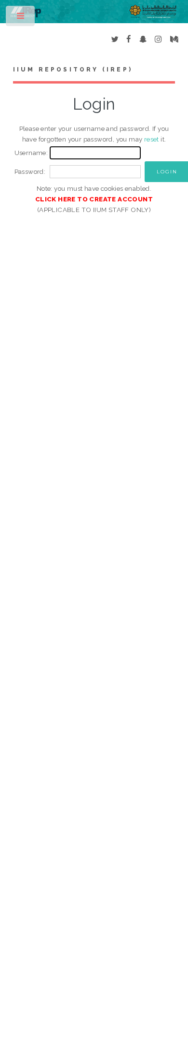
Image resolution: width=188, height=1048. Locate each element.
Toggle (21, 18)
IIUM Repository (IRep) (73, 69)
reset (151, 139)
